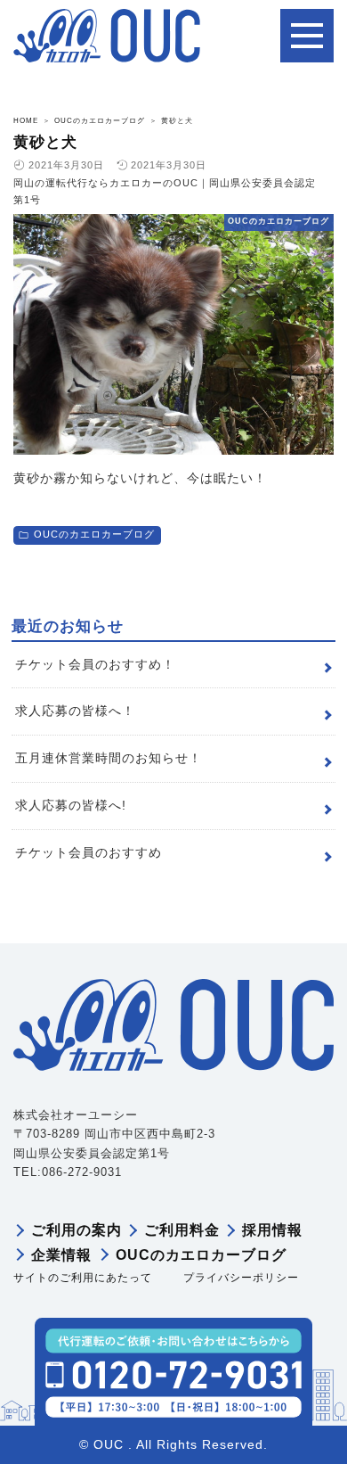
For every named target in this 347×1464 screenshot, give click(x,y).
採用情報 (272, 1230)
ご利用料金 (182, 1230)
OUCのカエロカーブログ (94, 534)
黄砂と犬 (45, 142)
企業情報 (61, 1254)
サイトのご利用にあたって (82, 1277)
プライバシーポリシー (241, 1277)
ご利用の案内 (76, 1230)
